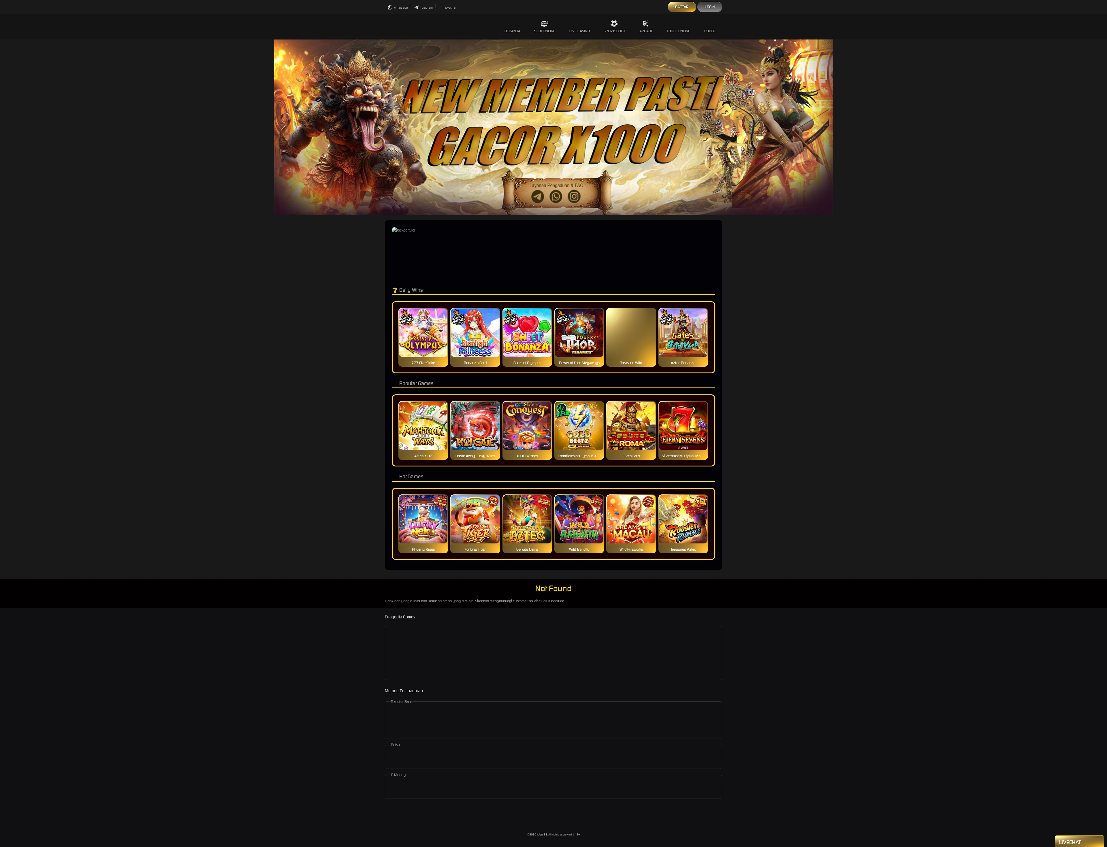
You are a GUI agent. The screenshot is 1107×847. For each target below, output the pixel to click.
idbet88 (542, 834)
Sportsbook (615, 31)
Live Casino (579, 31)
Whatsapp (401, 8)
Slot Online (544, 31)
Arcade (646, 31)
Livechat (450, 8)
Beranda (512, 31)
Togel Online (678, 31)
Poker (710, 31)
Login (710, 6)
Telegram (426, 8)
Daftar (682, 6)
